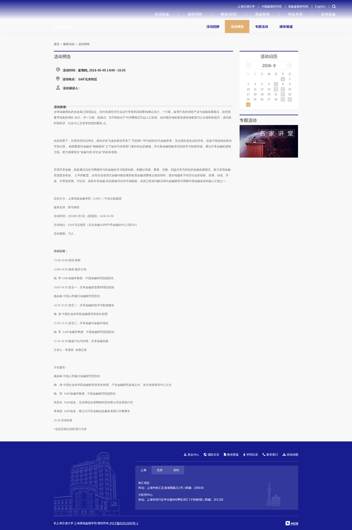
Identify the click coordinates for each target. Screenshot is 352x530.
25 (255, 99)
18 (255, 94)
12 (262, 89)
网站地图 (292, 454)
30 (289, 99)
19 (262, 94)
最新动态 (69, 44)
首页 (56, 44)
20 (268, 94)
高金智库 (262, 14)
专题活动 (261, 26)
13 (268, 89)
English (320, 6)
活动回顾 (212, 26)
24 (248, 99)
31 (248, 104)
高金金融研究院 (298, 6)
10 (248, 89)
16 (289, 89)
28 (275, 99)
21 (275, 94)
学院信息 (252, 454)
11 (255, 89)
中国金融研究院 (272, 6)
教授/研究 (229, 14)
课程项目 (195, 14)
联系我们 (272, 454)
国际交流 (213, 454)
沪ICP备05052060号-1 (123, 523)
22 (282, 94)
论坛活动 (63, 26)
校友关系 (295, 14)
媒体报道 (286, 26)
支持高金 (328, 14)
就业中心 (193, 454)
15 (282, 89)
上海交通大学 (246, 6)
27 (268, 99)
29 (282, 99)
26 (262, 99)
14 (275, 89)
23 (289, 94)
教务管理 (233, 454)
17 (248, 94)
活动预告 (237, 26)
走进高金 (162, 14)
